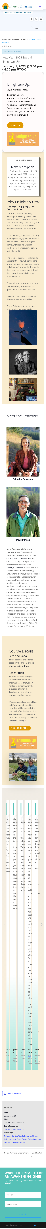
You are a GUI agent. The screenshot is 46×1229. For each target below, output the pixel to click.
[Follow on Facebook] (31, 19)
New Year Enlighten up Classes (26, 1136)
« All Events (7, 46)
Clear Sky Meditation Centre (18, 558)
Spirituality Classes (18, 1142)
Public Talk (21, 1129)
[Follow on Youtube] (41, 19)
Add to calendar (14, 1093)
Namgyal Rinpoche (14, 567)
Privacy (34, 1225)
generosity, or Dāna (20, 666)
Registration (19, 728)
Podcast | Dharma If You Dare (18, 12)
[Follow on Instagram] (36, 19)
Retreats (32, 39)
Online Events (22, 1139)
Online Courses (10, 1129)
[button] (41, 924)
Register (15, 125)
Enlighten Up (9, 1136)
